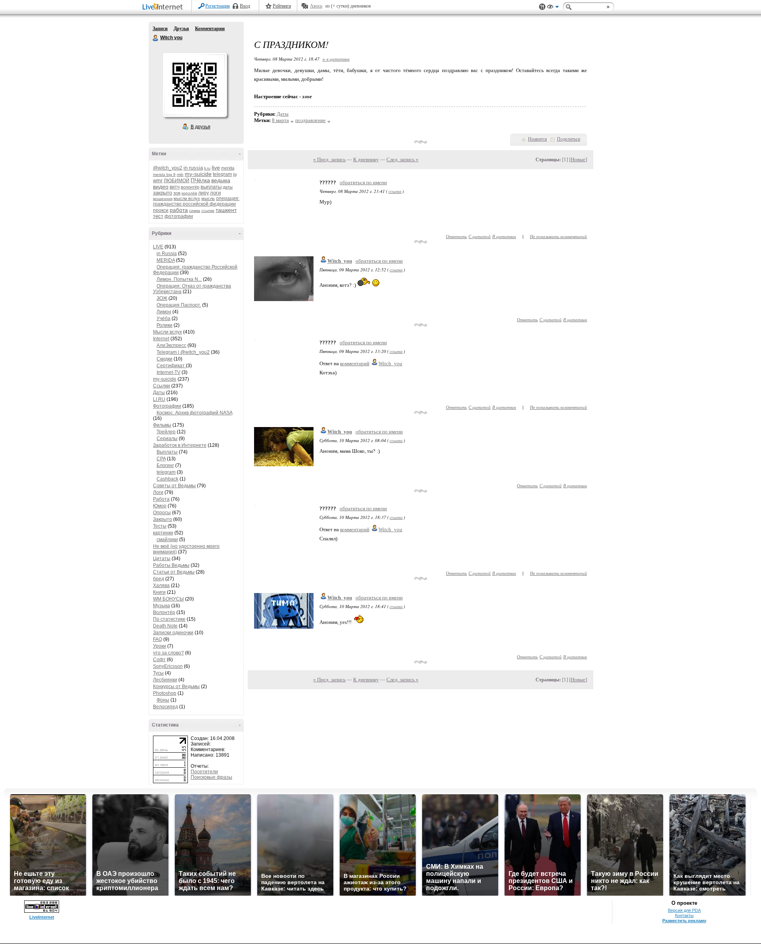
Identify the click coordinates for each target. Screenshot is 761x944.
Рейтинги (282, 6)
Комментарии (210, 28)
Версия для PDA (684, 910)
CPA (161, 459)
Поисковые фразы (211, 777)
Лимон (164, 312)
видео (160, 186)
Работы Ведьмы (171, 565)
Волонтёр (164, 612)
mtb (180, 174)
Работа (161, 499)
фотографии (178, 216)
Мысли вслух (167, 332)
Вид (553, 8)
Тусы (158, 673)
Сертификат (171, 365)
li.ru (207, 168)
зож (176, 193)
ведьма (220, 180)
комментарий (354, 363)
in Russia (167, 253)
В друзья (200, 127)
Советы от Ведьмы (174, 485)
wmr (158, 180)
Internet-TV (168, 372)
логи (215, 193)
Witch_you (339, 261)
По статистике (169, 619)
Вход (245, 6)
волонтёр (190, 187)
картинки (163, 533)
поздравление (310, 120)
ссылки (207, 210)
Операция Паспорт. (179, 305)
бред (158, 579)
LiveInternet (164, 7)
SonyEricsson (168, 666)
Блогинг (165, 465)
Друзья (181, 28)
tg (235, 174)
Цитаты (161, 558)
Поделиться (568, 139)
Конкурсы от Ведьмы (176, 686)
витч (175, 187)
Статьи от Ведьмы (174, 572)
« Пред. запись (329, 159)
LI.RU (159, 399)
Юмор (159, 506)
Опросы (162, 512)
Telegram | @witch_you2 (183, 352)
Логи (158, 492)
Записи (160, 28)
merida (227, 168)
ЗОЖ (162, 298)
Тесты (159, 526)
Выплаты (167, 452)
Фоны (163, 700)
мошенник (162, 198)
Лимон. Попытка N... (179, 279)
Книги (159, 592)
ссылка (395, 191)
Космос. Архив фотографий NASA (194, 413)
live (216, 167)
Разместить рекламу (684, 920)
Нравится (537, 139)
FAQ (157, 639)
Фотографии (167, 406)
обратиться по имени (363, 182)
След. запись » (402, 159)
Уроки (159, 646)
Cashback (167, 479)
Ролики (164, 325)
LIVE (158, 247)
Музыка (161, 605)
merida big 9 (164, 174)
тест (158, 216)
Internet (161, 338)
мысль (208, 198)
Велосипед (165, 706)
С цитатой (479, 236)
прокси (160, 210)
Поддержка (542, 7)
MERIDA (166, 260)
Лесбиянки (165, 680)
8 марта (280, 120)
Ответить (456, 236)
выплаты (211, 187)
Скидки (164, 359)
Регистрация (217, 6)
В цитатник (504, 236)
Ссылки (161, 386)
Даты (159, 392)
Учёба (163, 318)
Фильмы (162, 425)
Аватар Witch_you (194, 84)
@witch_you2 (167, 168)
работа (179, 210)
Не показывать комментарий (558, 236)
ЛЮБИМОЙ (176, 180)
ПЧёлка (200, 180)
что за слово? (168, 653)
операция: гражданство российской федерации (196, 201)
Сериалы (167, 438)
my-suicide (198, 174)
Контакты (684, 915)
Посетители (204, 771)
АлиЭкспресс (171, 345)
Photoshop (164, 693)
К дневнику (366, 159)
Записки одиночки (173, 632)
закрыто (162, 193)
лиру (203, 193)
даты (228, 187)
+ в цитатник (336, 59)
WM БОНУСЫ (168, 599)
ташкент (226, 210)
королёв (189, 193)
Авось (316, 6)
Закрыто (162, 519)
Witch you (156, 38)
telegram (222, 174)
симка (194, 210)
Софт (159, 659)
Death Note (165, 626)
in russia (193, 168)
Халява (161, 585)
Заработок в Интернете (180, 445)
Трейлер (166, 432)
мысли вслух (187, 198)
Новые (578, 159)
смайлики (167, 539)
